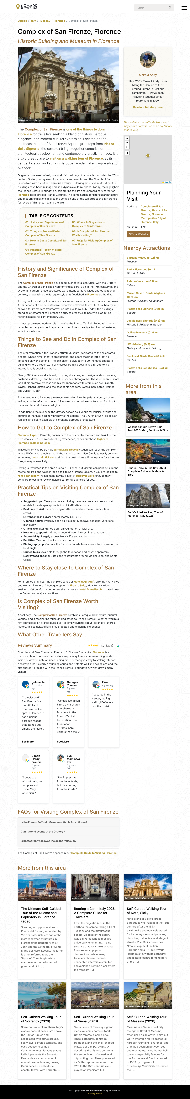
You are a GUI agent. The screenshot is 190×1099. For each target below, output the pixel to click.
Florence (59, 20)
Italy (33, 20)
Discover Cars (85, 475)
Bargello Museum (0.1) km (143, 257)
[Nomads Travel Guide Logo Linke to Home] (26, 7)
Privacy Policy (95, 1093)
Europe (22, 20)
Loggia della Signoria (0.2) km (146, 320)
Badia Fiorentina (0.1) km (142, 269)
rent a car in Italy (28, 475)
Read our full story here (148, 107)
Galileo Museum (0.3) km (142, 332)
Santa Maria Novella (66, 449)
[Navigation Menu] (184, 8)
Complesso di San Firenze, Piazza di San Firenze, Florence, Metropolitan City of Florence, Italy (154, 214)
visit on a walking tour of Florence (76, 158)
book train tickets (43, 457)
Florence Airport (28, 435)
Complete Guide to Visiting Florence (94, 853)
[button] (28, 741)
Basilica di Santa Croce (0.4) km (147, 356)
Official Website (138, 234)
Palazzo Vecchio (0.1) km (142, 281)
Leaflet (168, 182)
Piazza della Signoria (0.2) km (146, 308)
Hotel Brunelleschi (91, 589)
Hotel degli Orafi (84, 581)
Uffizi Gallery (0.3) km (141, 344)
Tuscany (44, 20)
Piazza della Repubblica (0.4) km (147, 368)
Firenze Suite (78, 585)
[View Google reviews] (118, 645)
